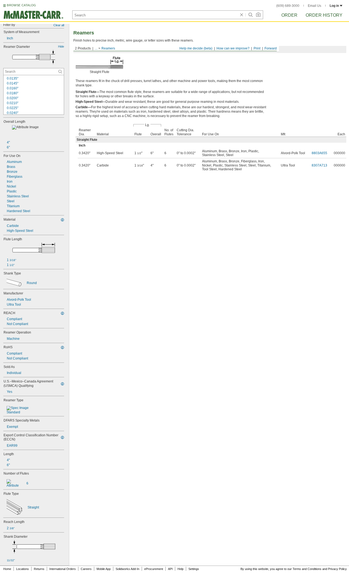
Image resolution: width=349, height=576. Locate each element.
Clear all (58, 25)
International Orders (62, 569)
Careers (86, 569)
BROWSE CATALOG (21, 5)
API (170, 569)
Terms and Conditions (307, 569)
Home (7, 569)
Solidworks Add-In (127, 569)
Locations (22, 569)
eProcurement (153, 569)
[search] (60, 71)
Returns (39, 569)
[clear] (241, 14)
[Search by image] (258, 14)
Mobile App (104, 569)
